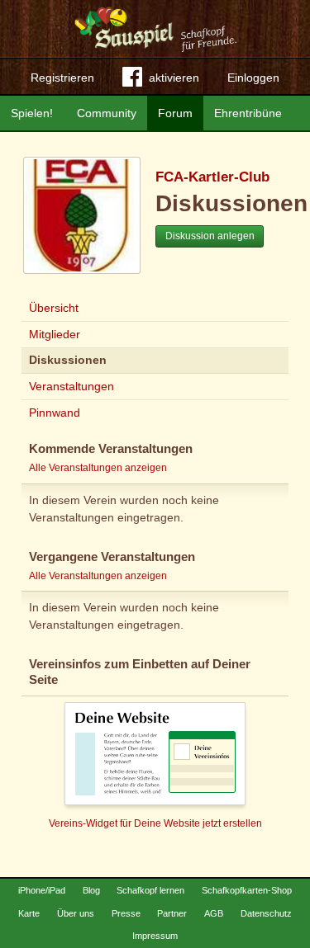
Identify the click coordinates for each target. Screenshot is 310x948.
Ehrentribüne (248, 113)
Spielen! (32, 113)
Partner (172, 913)
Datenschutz (266, 913)
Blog (91, 890)
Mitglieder (54, 334)
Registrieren (62, 77)
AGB (213, 913)
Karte (29, 913)
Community (106, 113)
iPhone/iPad (41, 890)
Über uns (75, 913)
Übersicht (54, 307)
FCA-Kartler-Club (212, 177)
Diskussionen (68, 359)
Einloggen (253, 77)
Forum (175, 113)
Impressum (155, 936)
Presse (126, 913)
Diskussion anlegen (210, 236)
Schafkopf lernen (150, 890)
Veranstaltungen (71, 386)
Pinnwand (54, 412)
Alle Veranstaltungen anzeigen (98, 468)
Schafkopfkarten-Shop (247, 890)
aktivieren (174, 77)
